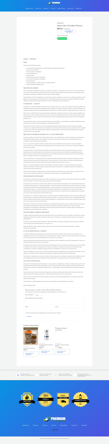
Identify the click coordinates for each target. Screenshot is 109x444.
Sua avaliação (29, 294)
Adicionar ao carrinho (69, 31)
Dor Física (52, 8)
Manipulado (79, 8)
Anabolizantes (29, 8)
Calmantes (46, 8)
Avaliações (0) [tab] (32, 59)
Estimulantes (70, 8)
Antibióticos (38, 8)
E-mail (56, 306)
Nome (26, 306)
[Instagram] (51, 429)
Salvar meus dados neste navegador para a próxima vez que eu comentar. (43, 313)
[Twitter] (57, 429)
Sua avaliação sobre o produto (34, 298)
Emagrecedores (61, 8)
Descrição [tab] (25, 59)
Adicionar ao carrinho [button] (29, 354)
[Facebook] (54, 429)
